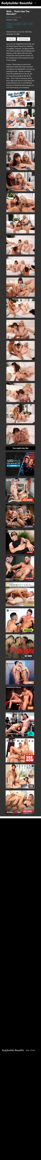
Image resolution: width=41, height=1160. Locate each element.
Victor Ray (17, 17)
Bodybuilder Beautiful (16, 3)
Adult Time (10, 17)
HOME (27, 1050)
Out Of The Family (23, 39)
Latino (30, 24)
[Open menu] (35, 3)
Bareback (9, 24)
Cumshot (17, 24)
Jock (24, 24)
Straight (9, 27)
